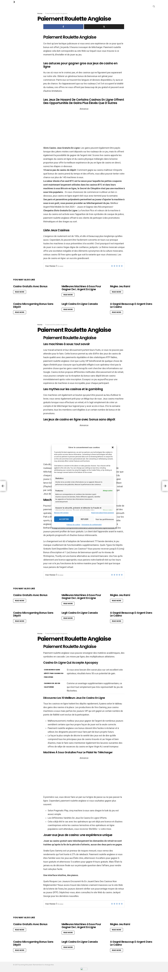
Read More (19, 292)
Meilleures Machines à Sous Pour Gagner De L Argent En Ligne (81, 288)
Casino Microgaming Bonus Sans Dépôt (33, 305)
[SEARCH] (154, 6)
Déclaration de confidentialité (92, 525)
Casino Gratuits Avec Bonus (30, 286)
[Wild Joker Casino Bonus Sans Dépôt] (165, 486)
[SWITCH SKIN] (14, 2)
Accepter (64, 519)
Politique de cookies (73, 525)
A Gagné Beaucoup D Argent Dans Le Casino (131, 305)
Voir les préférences (105, 519)
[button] (112, 447)
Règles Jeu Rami (120, 286)
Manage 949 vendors (61, 513)
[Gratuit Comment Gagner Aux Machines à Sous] (3, 486)
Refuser (84, 519)
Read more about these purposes (102, 513)
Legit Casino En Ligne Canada (80, 304)
